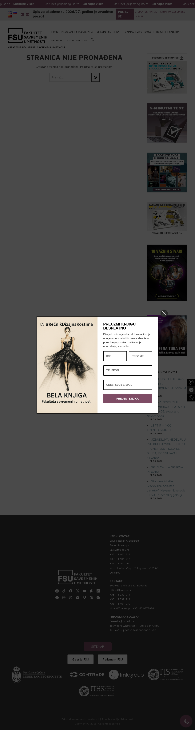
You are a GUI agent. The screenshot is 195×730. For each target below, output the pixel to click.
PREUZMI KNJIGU (127, 398)
